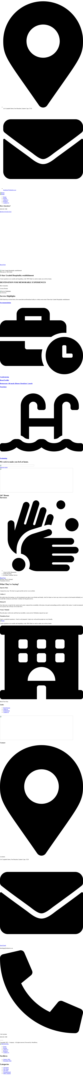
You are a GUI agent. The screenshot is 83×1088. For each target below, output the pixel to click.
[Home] (2, 192)
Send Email (3, 945)
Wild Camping (7, 1073)
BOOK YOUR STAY (6, 211)
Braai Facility (4, 380)
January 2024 (6, 1059)
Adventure (6, 1067)
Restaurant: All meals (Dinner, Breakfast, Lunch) (16, 383)
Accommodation (5, 303)
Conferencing (4, 377)
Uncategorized (7, 1072)
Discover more (4, 467)
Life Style (5, 1070)
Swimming (3, 458)
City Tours (6, 1069)
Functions (3, 387)
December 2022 (7, 1061)
